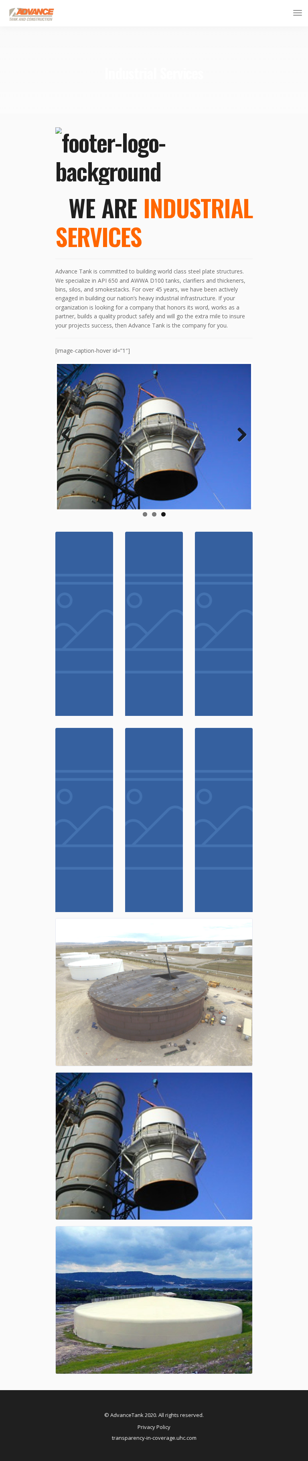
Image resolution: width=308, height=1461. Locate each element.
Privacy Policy (154, 1427)
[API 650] (84, 624)
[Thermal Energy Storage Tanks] (224, 820)
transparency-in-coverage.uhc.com (154, 1437)
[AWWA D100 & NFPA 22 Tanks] (154, 624)
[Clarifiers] (154, 820)
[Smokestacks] (224, 624)
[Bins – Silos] (84, 820)
